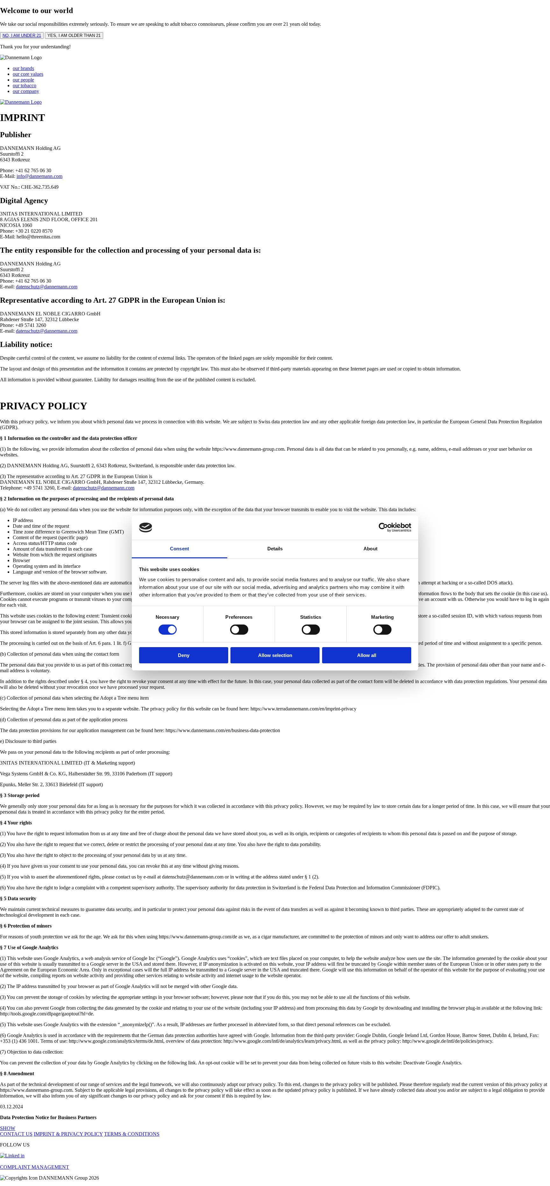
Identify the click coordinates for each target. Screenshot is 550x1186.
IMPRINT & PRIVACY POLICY (68, 1134)
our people (23, 79)
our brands (23, 68)
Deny (183, 655)
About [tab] (370, 548)
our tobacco (24, 85)
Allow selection (275, 655)
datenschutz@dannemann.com (46, 286)
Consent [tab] (179, 548)
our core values (28, 74)
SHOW (7, 1128)
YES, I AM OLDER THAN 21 (74, 35)
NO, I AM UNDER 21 (22, 35)
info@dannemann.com (39, 176)
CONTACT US (16, 1134)
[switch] (239, 630)
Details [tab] (275, 548)
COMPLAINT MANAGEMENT (34, 1167)
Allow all (366, 655)
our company (26, 91)
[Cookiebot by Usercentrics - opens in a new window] (383, 527)
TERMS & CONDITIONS (131, 1134)
